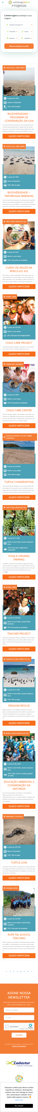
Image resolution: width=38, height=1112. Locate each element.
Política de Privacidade (19, 1046)
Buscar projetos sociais (19, 46)
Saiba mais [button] (19, 1100)
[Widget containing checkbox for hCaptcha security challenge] (19, 1026)
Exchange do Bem (19, 1)
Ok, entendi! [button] (19, 1106)
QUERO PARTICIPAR (19, 136)
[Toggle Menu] (2, 2)
